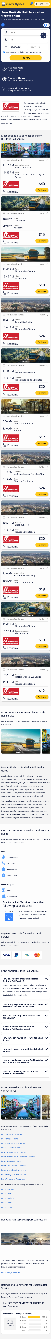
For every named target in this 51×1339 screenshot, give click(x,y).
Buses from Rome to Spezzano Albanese (18, 1156)
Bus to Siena (6, 1207)
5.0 (10, 1322)
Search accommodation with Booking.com (23, 52)
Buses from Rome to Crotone (13, 1152)
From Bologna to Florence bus (14, 1174)
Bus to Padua (6, 1203)
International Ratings (12, 1313)
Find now (42, 190)
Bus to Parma (7, 1194)
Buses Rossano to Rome (11, 1161)
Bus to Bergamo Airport (11, 1272)
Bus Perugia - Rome (9, 1139)
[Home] (14, 4)
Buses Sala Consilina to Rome (13, 1165)
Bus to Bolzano (7, 1189)
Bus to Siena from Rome (11, 1148)
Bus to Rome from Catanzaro (13, 1143)
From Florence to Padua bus (13, 1179)
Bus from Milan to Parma (11, 1134)
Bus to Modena (7, 1198)
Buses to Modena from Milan (13, 1170)
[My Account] (31, 3)
